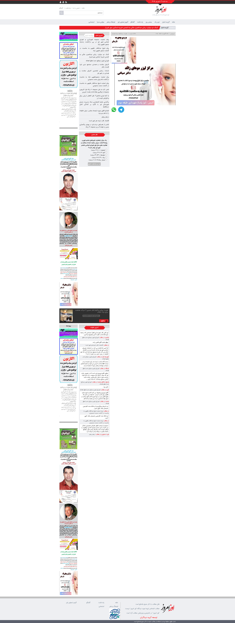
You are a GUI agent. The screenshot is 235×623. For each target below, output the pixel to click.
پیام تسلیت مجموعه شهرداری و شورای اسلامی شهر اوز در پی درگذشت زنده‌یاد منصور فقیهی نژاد (94, 42)
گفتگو (61, 8)
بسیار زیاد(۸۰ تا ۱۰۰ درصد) (97, 160)
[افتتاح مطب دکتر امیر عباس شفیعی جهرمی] (68, 36)
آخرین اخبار (99, 35)
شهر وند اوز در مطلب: (102, 357)
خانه (83, 8)
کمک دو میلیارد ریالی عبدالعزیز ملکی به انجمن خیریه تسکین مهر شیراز (94, 55)
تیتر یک (157, 22)
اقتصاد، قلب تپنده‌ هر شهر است (99, 121)
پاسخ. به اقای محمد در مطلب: (100, 382)
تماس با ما (76, 8)
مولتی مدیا (100, 22)
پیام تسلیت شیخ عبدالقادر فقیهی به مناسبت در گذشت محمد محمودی (94, 84)
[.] (68, 111)
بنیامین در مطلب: (104, 337)
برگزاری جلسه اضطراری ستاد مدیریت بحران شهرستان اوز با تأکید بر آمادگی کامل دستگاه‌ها (94, 104)
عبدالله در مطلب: (104, 368)
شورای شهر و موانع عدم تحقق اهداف (144, 27)
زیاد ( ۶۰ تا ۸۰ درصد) (98, 157)
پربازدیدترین (88, 35)
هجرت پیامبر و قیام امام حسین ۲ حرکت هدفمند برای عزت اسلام (91, 311)
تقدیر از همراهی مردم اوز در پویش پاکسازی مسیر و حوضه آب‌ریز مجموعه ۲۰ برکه (94, 125)
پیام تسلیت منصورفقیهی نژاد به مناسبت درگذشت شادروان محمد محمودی (94, 78)
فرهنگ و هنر (111, 22)
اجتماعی (91, 22)
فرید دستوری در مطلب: (102, 434)
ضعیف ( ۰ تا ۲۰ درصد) (98, 150)
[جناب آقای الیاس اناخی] (68, 184)
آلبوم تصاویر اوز (123, 22)
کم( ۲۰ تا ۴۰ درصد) (99, 152)
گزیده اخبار (166, 22)
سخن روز (149, 22)
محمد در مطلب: (104, 401)
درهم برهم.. (105, 117)
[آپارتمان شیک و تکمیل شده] (68, 74)
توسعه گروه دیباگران (148, 617)
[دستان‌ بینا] (68, 253)
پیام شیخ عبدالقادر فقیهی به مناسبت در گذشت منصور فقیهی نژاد (94, 49)
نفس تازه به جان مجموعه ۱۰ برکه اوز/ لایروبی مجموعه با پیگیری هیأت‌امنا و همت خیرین (94, 90)
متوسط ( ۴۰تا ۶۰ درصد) (97, 155)
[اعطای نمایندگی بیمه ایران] (68, 50)
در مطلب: (106, 345)
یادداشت (68, 8)
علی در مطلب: (104, 390)
